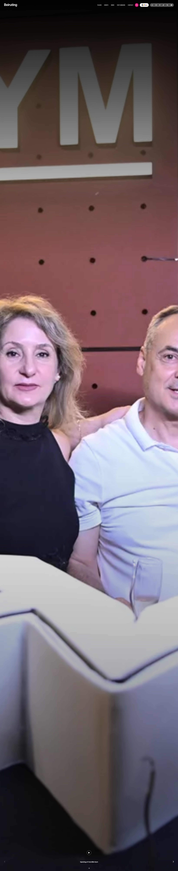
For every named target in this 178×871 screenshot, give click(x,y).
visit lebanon (121, 5)
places (99, 5)
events (106, 5)
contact (130, 5)
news (112, 5)
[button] (4, 862)
